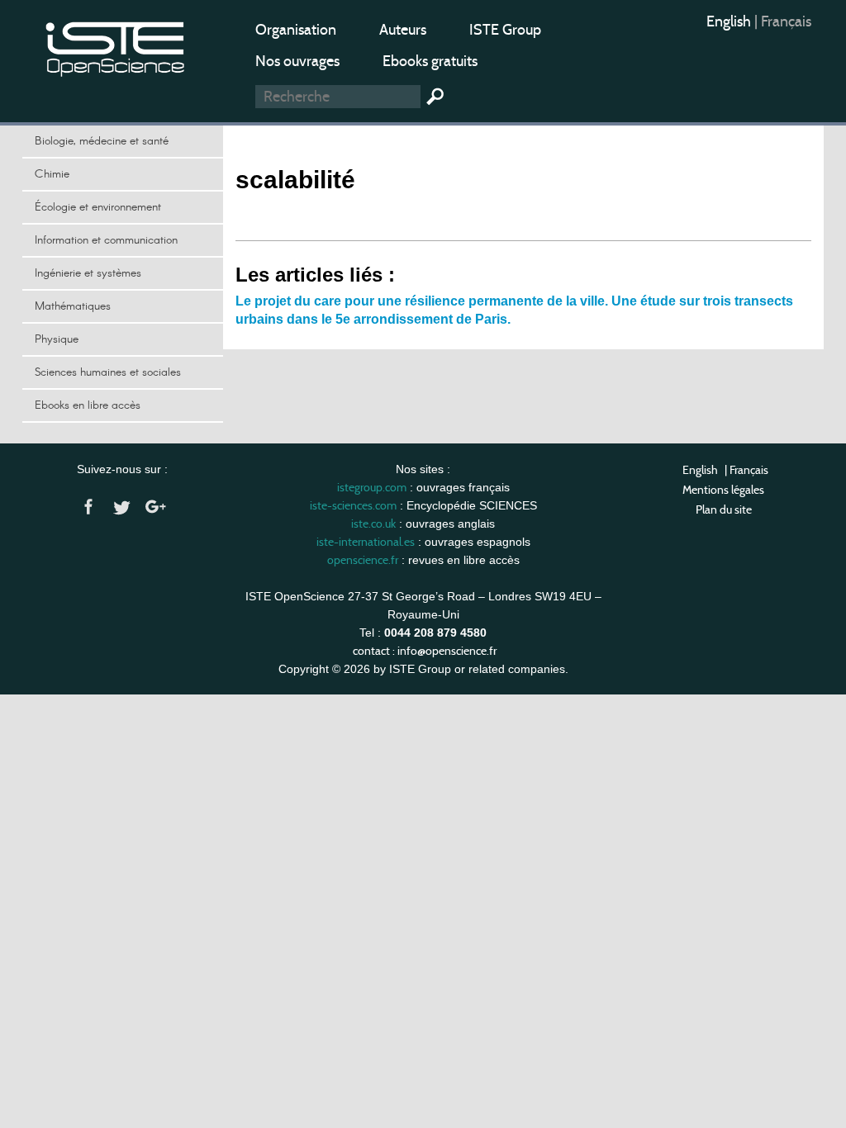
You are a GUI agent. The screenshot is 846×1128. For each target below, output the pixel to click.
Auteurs (402, 30)
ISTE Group (505, 30)
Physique (56, 339)
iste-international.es (365, 541)
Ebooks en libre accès (87, 405)
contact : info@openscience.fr (425, 650)
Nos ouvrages (297, 61)
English (730, 21)
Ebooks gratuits (430, 61)
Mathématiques (73, 306)
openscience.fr (362, 559)
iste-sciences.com (353, 505)
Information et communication (106, 240)
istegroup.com (371, 487)
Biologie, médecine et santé (102, 141)
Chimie (52, 174)
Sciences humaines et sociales (108, 372)
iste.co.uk (373, 523)
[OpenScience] (116, 46)
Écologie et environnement (98, 207)
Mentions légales (723, 489)
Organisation (295, 30)
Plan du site (724, 509)
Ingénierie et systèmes (88, 273)
